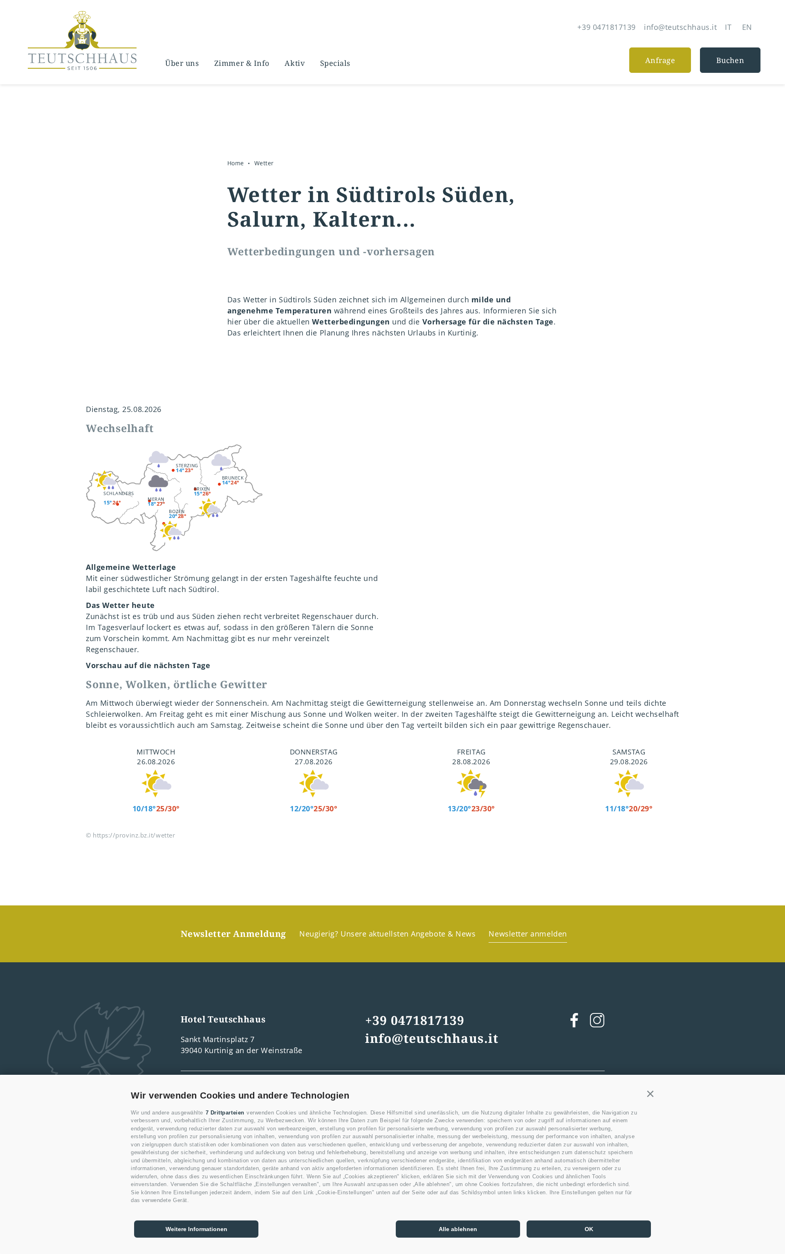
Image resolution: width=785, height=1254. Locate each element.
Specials (335, 63)
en (747, 27)
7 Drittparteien (225, 1113)
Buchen (730, 60)
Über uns (182, 63)
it (728, 27)
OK (589, 1229)
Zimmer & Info (241, 63)
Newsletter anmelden (528, 934)
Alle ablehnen (458, 1229)
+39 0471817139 (415, 1020)
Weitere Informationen (196, 1229)
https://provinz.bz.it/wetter (134, 835)
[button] (650, 1094)
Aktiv (295, 63)
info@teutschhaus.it (431, 1038)
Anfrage (660, 60)
